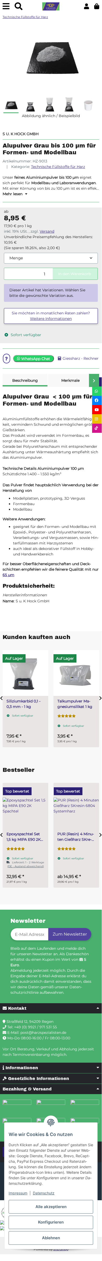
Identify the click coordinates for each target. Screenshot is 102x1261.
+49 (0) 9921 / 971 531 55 (35, 1027)
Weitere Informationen (51, 318)
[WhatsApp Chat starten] (97, 391)
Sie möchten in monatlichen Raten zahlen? (51, 316)
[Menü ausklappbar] (6, 6)
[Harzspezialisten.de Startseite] (51, 6)
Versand (47, 231)
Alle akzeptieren (51, 1206)
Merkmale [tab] (70, 380)
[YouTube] (97, 409)
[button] (86, 6)
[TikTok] (97, 428)
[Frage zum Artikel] (6, 358)
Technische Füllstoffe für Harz (58, 166)
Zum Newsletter (70, 934)
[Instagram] (97, 418)
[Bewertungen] (66, 716)
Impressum (18, 1193)
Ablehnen (51, 1237)
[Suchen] (18, 6)
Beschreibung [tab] (25, 380)
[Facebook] (97, 400)
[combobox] (51, 258)
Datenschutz (44, 1193)
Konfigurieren (51, 1222)
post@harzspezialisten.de (43, 1032)
